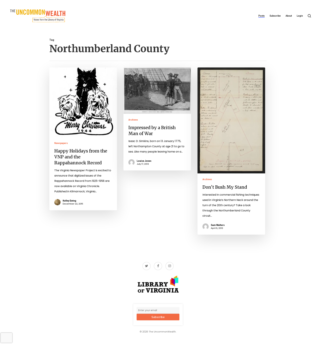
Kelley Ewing (69, 200)
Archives (133, 119)
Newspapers (61, 143)
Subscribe (158, 317)
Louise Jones (144, 161)
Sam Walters (218, 225)
